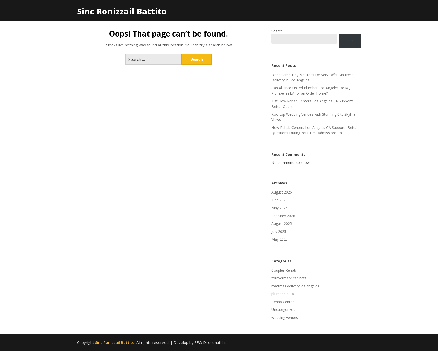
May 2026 (279, 207)
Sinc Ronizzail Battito (122, 11)
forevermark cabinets (288, 278)
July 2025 (278, 231)
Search (277, 31)
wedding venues (284, 317)
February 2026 (283, 215)
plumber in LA (282, 293)
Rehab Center (282, 301)
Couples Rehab (283, 270)
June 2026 (279, 200)
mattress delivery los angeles (295, 286)
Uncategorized (283, 309)
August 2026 (281, 192)
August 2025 (281, 223)
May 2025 (279, 239)
